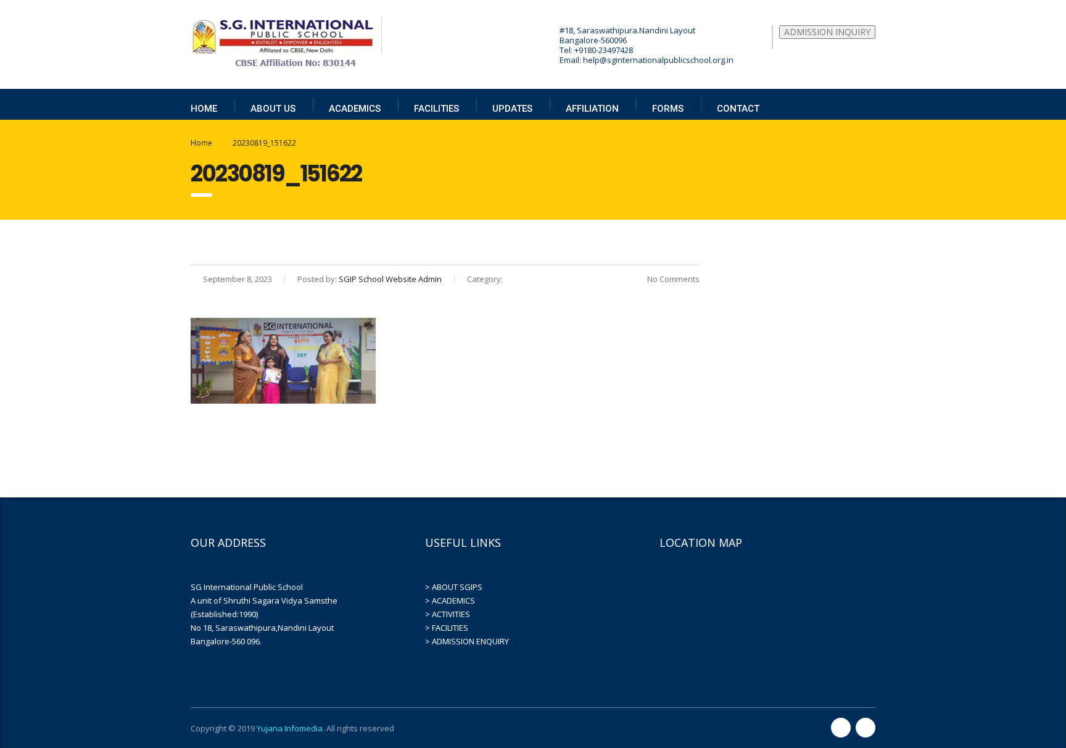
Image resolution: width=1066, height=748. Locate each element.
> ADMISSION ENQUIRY (467, 641)
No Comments (672, 279)
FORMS (668, 108)
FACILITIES (436, 108)
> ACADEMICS (450, 600)
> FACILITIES (446, 627)
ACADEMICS (355, 108)
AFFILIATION (592, 108)
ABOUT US (272, 108)
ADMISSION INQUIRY (827, 32)
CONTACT (738, 108)
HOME (204, 108)
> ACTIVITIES (447, 614)
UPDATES (512, 108)
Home (201, 143)
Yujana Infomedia (290, 728)
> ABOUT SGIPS (453, 586)
